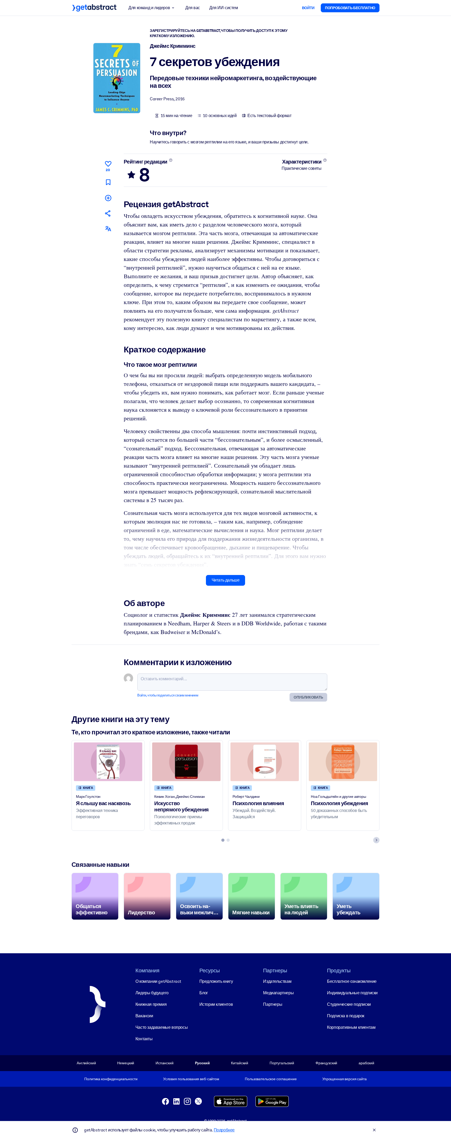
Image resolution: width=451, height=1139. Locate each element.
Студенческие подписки (349, 1004)
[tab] (222, 840)
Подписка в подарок (345, 1015)
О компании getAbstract (158, 981)
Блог (203, 992)
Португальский (282, 1063)
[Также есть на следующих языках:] (108, 228)
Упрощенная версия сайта (344, 1079)
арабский (366, 1063)
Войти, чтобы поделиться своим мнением (167, 695)
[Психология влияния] (264, 761)
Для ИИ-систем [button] (223, 7)
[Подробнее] (170, 160)
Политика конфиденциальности (110, 1079)
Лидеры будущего (152, 992)
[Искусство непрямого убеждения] (186, 761)
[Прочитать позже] (108, 182)
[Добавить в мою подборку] (108, 198)
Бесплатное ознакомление (352, 981)
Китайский (239, 1063)
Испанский (165, 1063)
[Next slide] (376, 840)
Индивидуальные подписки (352, 992)
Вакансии (144, 1015)
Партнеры (272, 1004)
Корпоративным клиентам (351, 1027)
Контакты (144, 1038)
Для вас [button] (192, 7)
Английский (86, 1063)
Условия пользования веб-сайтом (191, 1079)
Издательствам (277, 981)
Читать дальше (226, 580)
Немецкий (125, 1063)
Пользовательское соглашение (270, 1079)
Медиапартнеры (278, 992)
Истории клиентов (216, 1004)
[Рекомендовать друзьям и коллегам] (108, 213)
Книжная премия (151, 1004)
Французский (326, 1063)
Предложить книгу (216, 981)
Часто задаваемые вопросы (161, 1027)
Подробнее (224, 1130)
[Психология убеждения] (343, 761)
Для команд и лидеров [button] (149, 7)
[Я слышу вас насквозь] (108, 761)
